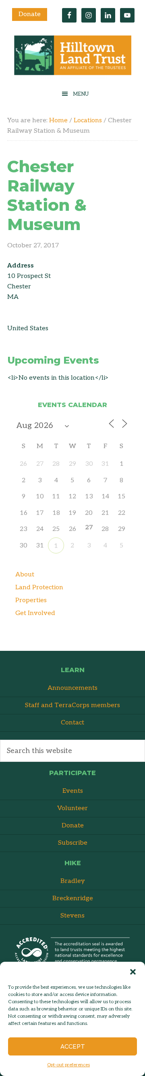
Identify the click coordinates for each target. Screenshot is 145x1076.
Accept (72, 1046)
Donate (30, 14)
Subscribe (72, 843)
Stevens (72, 916)
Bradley (72, 881)
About (24, 574)
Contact (72, 722)
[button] (133, 972)
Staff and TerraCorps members (72, 705)
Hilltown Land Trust (72, 57)
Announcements (72, 688)
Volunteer (72, 808)
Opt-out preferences (68, 1065)
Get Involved (35, 613)
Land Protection (39, 587)
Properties (31, 600)
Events (72, 791)
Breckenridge (72, 898)
